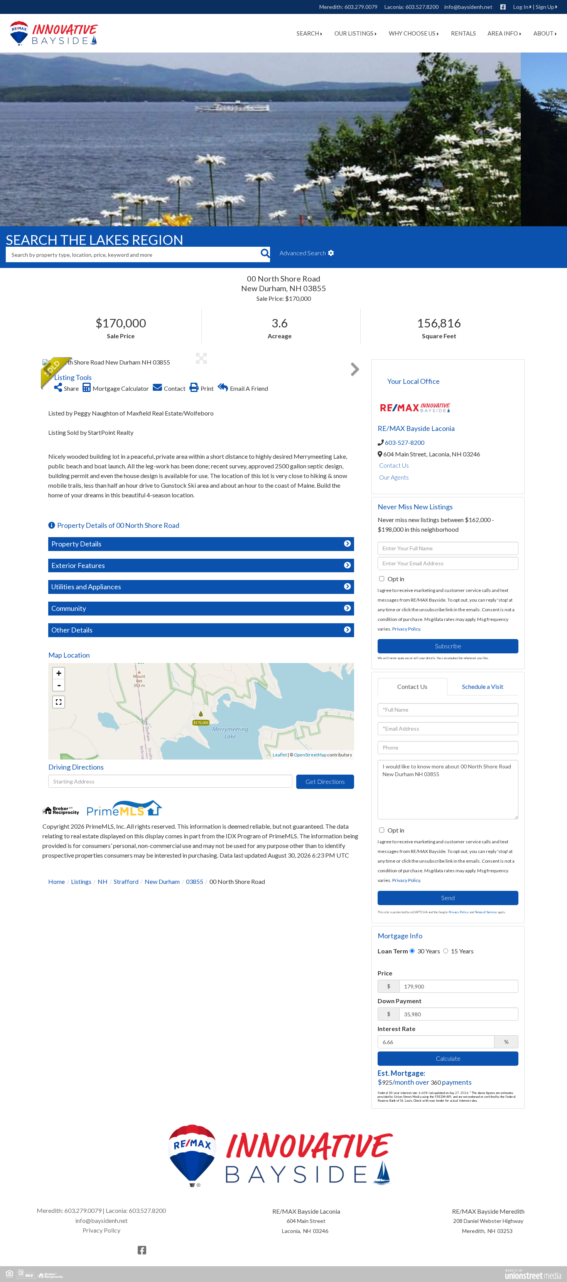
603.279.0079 (361, 6)
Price (385, 973)
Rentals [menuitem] (463, 33)
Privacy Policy (406, 629)
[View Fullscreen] (58, 702)
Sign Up (545, 6)
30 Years (428, 951)
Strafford (126, 881)
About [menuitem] (543, 33)
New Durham (162, 881)
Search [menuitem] (308, 33)
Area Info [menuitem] (503, 33)
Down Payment (400, 1000)
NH (103, 881)
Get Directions (325, 781)
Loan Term (393, 951)
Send (448, 897)
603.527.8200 (422, 6)
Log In (520, 6)
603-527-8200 (404, 442)
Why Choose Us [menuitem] (412, 33)
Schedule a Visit (482, 686)
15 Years (462, 951)
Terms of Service (486, 912)
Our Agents (394, 477)
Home (56, 881)
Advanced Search (303, 252)
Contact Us (394, 465)
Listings (81, 881)
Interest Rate (396, 1028)
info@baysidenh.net (468, 6)
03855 (194, 881)
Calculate (448, 1058)
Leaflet (280, 754)
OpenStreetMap (310, 754)
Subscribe (448, 645)
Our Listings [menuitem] (353, 33)
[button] (265, 254)
